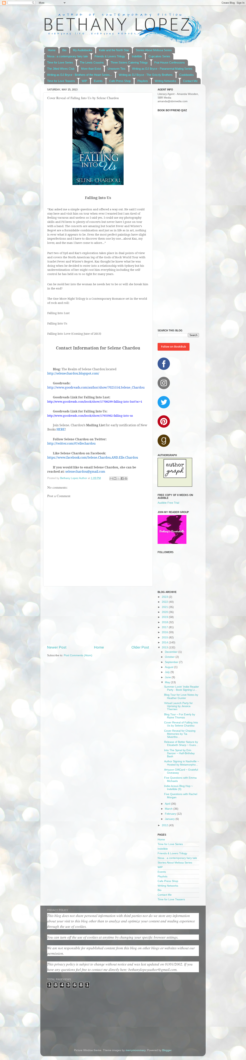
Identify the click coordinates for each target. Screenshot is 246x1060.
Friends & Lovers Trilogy (110, 56)
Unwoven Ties (116, 68)
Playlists (142, 81)
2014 (165, 642)
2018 (165, 622)
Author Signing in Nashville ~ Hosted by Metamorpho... (181, 763)
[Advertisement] (98, 616)
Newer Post (56, 647)
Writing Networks (165, 81)
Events (98, 81)
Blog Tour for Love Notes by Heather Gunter (181, 696)
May (168, 682)
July (167, 672)
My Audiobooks (82, 50)
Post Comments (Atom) (78, 655)
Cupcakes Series (159, 56)
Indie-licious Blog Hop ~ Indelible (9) (178, 788)
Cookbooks (186, 74)
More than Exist (91, 68)
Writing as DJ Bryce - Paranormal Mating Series (162, 68)
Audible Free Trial (168, 502)
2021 (165, 607)
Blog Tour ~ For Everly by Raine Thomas (179, 716)
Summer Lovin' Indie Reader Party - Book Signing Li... (181, 688)
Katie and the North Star (114, 50)
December (171, 651)
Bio (64, 50)
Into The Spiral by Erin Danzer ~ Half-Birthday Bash (179, 753)
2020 (165, 612)
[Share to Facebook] (122, 478)
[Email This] (111, 478)
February (171, 813)
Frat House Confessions (169, 62)
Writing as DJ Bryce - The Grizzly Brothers (146, 74)
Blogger (166, 1050)
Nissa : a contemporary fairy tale (67, 56)
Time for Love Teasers (61, 81)
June (168, 677)
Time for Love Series (60, 62)
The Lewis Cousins (92, 62)
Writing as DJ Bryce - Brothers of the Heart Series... (79, 74)
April (168, 803)
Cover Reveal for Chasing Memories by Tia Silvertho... (179, 733)
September (172, 662)
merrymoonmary (135, 1050)
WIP (84, 81)
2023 (165, 596)
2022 (165, 601)
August (169, 667)
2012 (165, 825)
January (170, 819)
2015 (165, 637)
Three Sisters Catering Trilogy (129, 62)
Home (52, 50)
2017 (165, 627)
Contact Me (190, 81)
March (169, 808)
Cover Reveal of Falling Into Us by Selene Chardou (181, 724)
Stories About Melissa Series (154, 50)
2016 (165, 632)
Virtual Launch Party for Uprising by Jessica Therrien (178, 706)
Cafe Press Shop (120, 81)
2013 (165, 647)
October (170, 656)
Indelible (137, 56)
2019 (165, 617)
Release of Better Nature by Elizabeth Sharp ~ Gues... (181, 744)
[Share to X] (119, 478)
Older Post (140, 647)
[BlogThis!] (115, 478)
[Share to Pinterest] (126, 478)
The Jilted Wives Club (60, 68)
